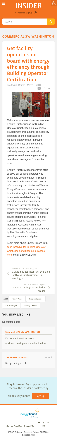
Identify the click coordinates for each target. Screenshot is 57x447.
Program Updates (35, 298)
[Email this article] (39, 89)
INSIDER (28, 5)
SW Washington (11, 305)
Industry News (17, 298)
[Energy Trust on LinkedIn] (48, 423)
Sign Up (40, 396)
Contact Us (29, 426)
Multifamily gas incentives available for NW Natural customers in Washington (31, 274)
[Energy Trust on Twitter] (39, 423)
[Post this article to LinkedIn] (49, 88)
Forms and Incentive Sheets (19, 338)
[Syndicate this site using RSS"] (36, 14)
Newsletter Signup (23, 12)
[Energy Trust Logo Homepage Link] (28, 416)
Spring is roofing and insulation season (28, 287)
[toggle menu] (3, 3)
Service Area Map (14, 426)
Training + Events (30, 305)
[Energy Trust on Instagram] (44, 426)
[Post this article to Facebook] (44, 88)
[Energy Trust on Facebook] (44, 423)
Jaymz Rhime (17, 85)
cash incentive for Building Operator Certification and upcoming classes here (26, 251)
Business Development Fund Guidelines (25, 343)
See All (48, 357)
